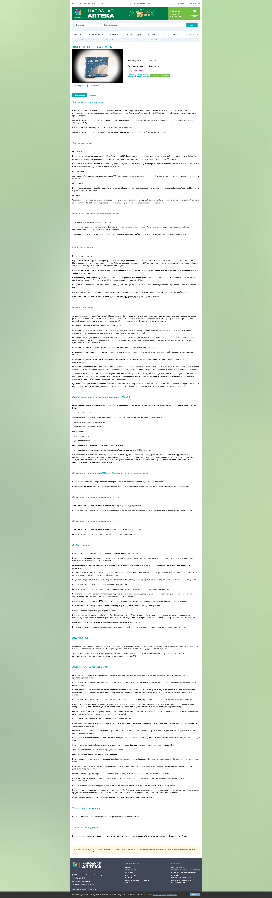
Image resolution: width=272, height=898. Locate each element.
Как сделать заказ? (178, 867)
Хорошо (195, 895)
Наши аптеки (192, 35)
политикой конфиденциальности (165, 895)
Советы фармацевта (171, 35)
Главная (77, 35)
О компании (115, 35)
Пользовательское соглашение (182, 878)
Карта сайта (175, 875)
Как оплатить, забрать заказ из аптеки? (185, 870)
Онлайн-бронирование (142, 4)
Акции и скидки (134, 35)
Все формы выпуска (136, 70)
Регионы (128, 883)
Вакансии (152, 35)
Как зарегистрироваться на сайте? (183, 872)
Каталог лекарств (95, 35)
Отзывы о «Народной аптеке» (182, 880)
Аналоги (94, 85)
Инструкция (80, 85)
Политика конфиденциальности (137, 880)
